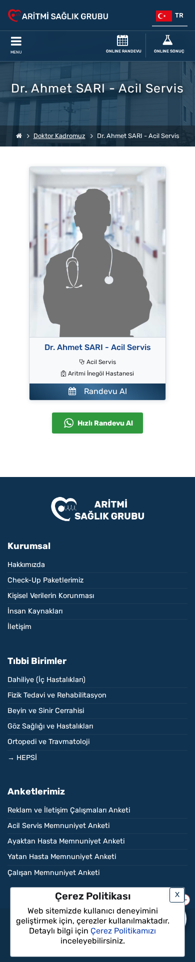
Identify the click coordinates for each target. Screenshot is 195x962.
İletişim (20, 626)
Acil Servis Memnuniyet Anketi (59, 826)
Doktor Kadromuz (60, 136)
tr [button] (178, 15)
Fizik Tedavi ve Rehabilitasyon (57, 695)
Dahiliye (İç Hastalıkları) (47, 680)
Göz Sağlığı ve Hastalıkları (50, 726)
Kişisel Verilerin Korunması (51, 596)
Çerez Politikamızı (123, 931)
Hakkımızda (26, 564)
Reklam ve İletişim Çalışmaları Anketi (69, 810)
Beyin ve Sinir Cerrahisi (46, 710)
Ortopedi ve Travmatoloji (49, 742)
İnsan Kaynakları (35, 611)
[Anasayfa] (19, 136)
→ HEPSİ (22, 758)
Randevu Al (101, 391)
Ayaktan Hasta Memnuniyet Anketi (66, 841)
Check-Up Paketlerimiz (46, 580)
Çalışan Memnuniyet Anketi (54, 872)
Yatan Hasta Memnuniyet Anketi (62, 856)
